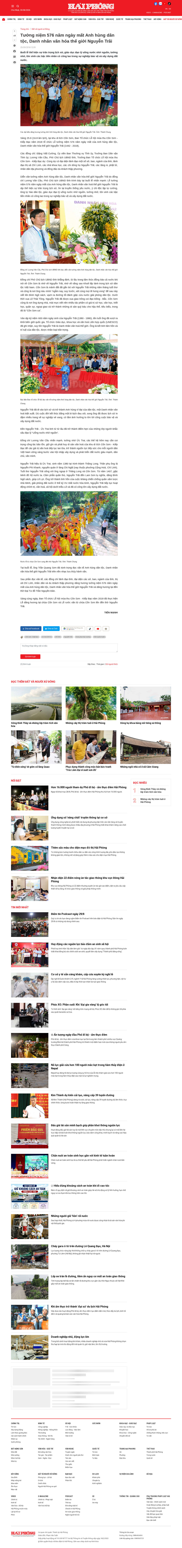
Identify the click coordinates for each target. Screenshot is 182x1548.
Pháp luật (67, 19)
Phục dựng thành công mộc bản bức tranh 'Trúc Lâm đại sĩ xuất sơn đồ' (88, 768)
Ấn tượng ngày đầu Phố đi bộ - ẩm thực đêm (80, 1034)
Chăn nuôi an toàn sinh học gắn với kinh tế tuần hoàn (83, 1155)
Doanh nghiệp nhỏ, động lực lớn (70, 1336)
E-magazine (157, 13)
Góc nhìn (38, 19)
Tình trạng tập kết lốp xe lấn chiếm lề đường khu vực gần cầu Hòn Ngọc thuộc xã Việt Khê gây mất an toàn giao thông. (87, 1282)
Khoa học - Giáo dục (52, 19)
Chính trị (11, 19)
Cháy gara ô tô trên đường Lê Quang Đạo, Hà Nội (80, 1246)
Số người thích (112, 664)
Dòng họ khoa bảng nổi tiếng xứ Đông (140, 723)
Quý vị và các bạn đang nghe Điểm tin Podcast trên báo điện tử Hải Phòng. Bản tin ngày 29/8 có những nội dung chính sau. (87, 919)
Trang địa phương (133, 19)
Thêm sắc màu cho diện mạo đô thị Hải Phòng (79, 847)
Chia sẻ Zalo (52, 629)
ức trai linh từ (47, 637)
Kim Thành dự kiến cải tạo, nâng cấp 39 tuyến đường (82, 1095)
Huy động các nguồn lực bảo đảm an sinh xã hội (80, 944)
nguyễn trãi (68, 637)
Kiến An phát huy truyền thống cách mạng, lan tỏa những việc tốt (88, 1399)
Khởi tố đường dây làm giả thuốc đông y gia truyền (81, 1366)
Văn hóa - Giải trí (96, 19)
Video (148, 13)
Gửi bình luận (30, 657)
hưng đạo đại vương (83, 637)
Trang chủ (24, 29)
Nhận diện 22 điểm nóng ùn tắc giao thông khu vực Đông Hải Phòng (87, 879)
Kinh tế (21, 19)
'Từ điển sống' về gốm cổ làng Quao (30, 766)
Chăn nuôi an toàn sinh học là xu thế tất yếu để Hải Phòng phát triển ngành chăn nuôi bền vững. (87, 1161)
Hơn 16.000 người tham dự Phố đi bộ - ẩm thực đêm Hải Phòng (88, 787)
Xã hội (29, 19)
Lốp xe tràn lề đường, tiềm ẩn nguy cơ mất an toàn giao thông (88, 1276)
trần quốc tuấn (99, 637)
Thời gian (100, 664)
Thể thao (147, 19)
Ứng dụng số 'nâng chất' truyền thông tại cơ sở (79, 817)
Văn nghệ (110, 19)
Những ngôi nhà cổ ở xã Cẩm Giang (139, 766)
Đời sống (157, 19)
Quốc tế (119, 19)
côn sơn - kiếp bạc (31, 637)
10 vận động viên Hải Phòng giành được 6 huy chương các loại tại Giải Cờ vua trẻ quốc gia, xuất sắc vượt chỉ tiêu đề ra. (88, 1524)
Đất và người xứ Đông (41, 29)
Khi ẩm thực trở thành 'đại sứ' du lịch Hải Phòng (79, 1306)
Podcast (167, 13)
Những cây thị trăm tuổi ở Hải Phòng (85, 723)
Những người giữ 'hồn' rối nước (69, 1216)
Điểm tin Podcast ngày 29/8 (67, 914)
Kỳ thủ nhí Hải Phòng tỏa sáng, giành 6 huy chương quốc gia (87, 1518)
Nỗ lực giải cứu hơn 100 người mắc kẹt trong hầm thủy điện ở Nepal (88, 1066)
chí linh (57, 637)
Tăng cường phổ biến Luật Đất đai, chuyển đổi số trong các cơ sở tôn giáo (88, 1489)
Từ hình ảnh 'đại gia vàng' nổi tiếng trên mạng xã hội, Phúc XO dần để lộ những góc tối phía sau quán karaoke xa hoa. (88, 1010)
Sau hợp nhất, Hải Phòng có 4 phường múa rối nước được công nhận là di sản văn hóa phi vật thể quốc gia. (88, 1221)
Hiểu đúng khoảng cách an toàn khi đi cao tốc (81, 1185)
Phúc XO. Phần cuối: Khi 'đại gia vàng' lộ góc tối (79, 1004)
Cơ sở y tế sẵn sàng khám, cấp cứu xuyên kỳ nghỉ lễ (82, 974)
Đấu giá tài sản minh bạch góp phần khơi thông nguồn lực (85, 1125)
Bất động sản (80, 19)
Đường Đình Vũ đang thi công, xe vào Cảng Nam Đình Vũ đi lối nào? (88, 1429)
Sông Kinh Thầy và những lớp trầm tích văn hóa (34, 724)
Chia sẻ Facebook (32, 629)
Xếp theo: (91, 664)
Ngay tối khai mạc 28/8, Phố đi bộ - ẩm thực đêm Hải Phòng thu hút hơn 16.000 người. (86, 792)
